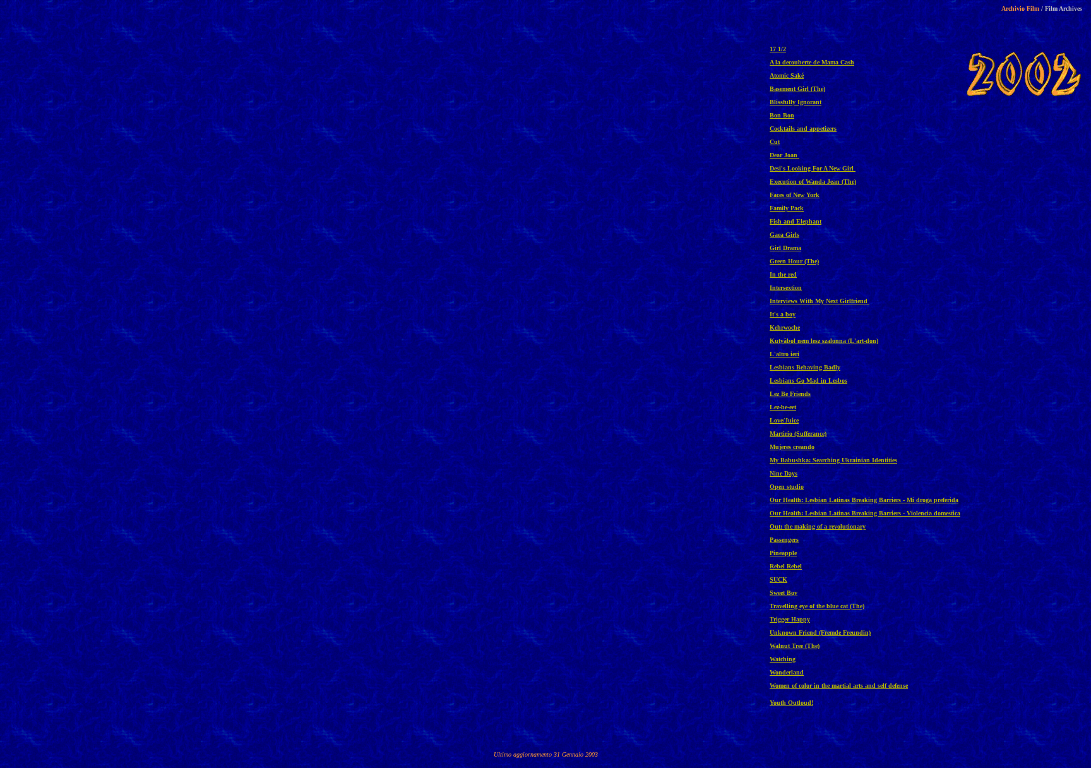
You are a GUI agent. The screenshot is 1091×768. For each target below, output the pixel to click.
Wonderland (787, 672)
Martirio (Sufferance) (798, 433)
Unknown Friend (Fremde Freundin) (820, 632)
